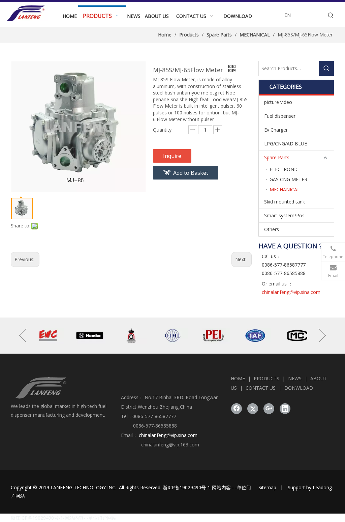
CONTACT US (261, 388)
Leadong (322, 487)
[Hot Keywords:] (331, 15)
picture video (278, 102)
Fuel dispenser (279, 116)
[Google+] (268, 408)
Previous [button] (22, 335)
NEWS (295, 378)
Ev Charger (276, 130)
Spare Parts (276, 157)
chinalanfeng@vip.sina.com (291, 292)
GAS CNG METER (288, 179)
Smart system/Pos (284, 215)
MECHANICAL (285, 189)
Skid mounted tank (284, 201)
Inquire (172, 156)
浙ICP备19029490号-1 (186, 487)
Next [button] (322, 335)
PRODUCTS (266, 378)
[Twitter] (252, 408)
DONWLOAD (298, 388)
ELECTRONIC (284, 169)
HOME (238, 378)
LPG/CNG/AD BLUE (285, 143)
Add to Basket (190, 172)
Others (271, 229)
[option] (48, 336)
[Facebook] (236, 408)
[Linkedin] (285, 408)
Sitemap (267, 487)
